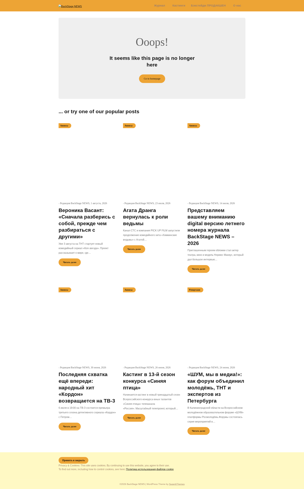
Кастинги (178, 5)
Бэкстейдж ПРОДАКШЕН (208, 5)
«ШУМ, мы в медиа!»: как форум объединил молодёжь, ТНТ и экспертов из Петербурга (215, 387)
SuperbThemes (177, 484)
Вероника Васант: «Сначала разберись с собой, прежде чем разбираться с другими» (87, 223)
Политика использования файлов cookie (150, 469)
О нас (237, 5)
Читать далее (69, 262)
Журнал (159, 5)
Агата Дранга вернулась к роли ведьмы (145, 216)
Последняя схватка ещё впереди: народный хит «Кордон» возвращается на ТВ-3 (87, 387)
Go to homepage (152, 78)
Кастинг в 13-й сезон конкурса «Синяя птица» (149, 381)
